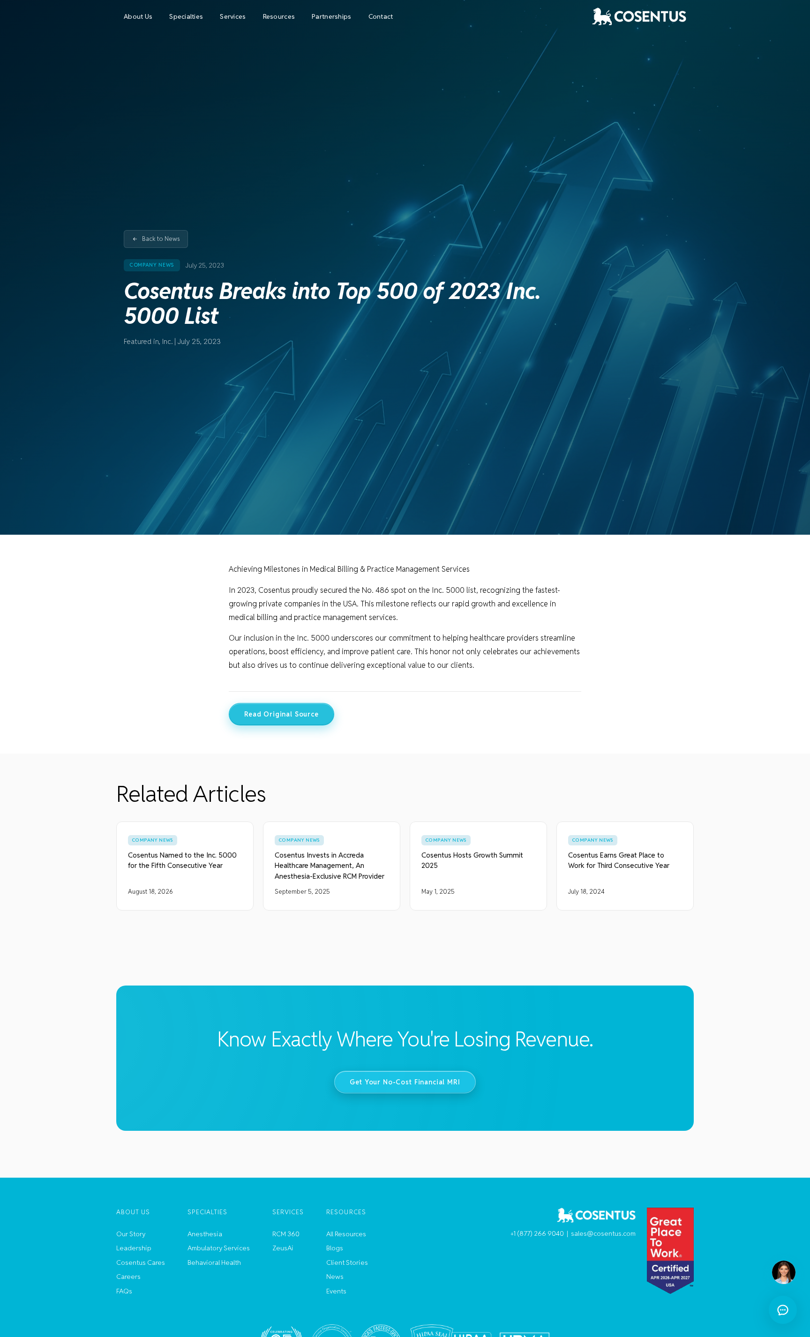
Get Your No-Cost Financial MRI (405, 1082)
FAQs (124, 1291)
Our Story (130, 1234)
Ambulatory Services (219, 1248)
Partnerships (331, 16)
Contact (380, 16)
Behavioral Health (214, 1262)
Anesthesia (205, 1234)
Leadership (133, 1248)
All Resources (346, 1234)
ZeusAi (282, 1248)
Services (233, 16)
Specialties (186, 16)
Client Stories (347, 1262)
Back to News (161, 239)
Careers (128, 1276)
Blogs (334, 1248)
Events (336, 1291)
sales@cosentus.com (603, 1233)
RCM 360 (286, 1234)
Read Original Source (281, 714)
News (335, 1276)
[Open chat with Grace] (783, 1310)
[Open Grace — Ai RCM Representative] (784, 1272)
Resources (279, 16)
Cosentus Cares (140, 1262)
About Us (138, 16)
